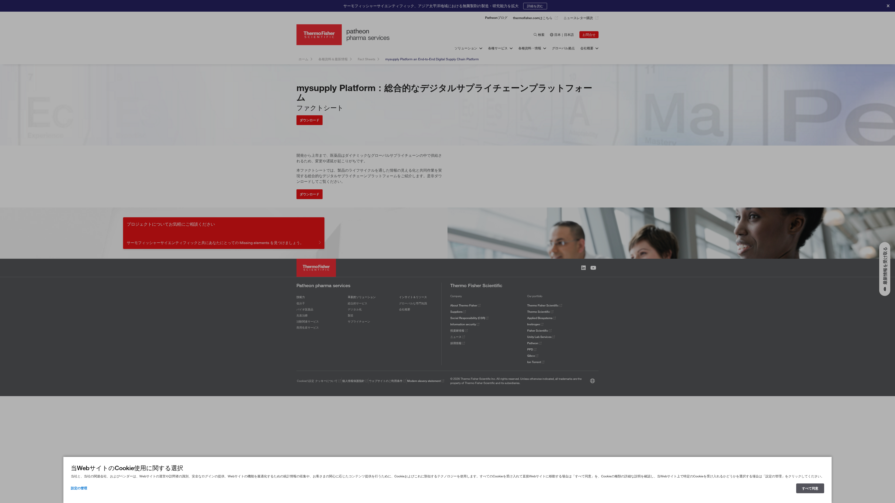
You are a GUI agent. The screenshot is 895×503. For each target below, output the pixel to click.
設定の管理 (79, 488)
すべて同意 (810, 488)
